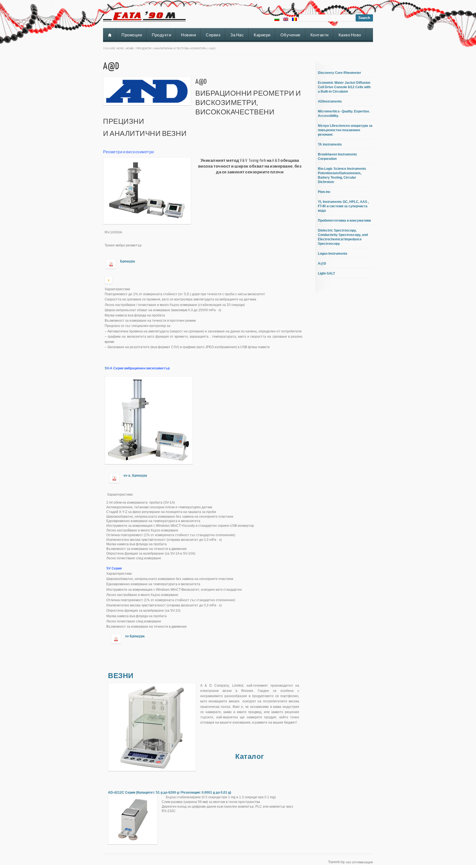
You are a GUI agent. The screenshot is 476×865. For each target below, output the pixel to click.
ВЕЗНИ (121, 675)
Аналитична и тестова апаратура (180, 48)
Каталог (249, 756)
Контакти (319, 35)
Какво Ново (350, 35)
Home (130, 48)
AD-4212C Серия (169, 792)
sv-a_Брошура (135, 475)
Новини (188, 35)
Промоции (131, 35)
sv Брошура (135, 636)
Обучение (290, 35)
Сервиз (213, 35)
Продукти (161, 35)
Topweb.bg (336, 862)
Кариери (262, 35)
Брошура (127, 261)
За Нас (237, 35)
